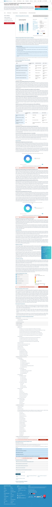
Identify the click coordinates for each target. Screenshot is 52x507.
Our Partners (12, 490)
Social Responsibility (13, 491)
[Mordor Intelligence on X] (31, 494)
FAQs (11, 493)
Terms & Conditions (13, 499)
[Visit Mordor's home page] (8, 1)
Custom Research (6, 496)
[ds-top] (41, 9)
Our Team (12, 488)
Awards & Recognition (6, 493)
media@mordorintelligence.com (22, 497)
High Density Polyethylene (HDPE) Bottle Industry (32, 476)
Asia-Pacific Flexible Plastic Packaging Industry (20, 476)
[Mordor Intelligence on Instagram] (34, 494)
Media (4, 491)
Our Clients (5, 490)
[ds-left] (9, 23)
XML (4, 502)
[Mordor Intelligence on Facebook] (30, 494)
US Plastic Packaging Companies (20, 482)
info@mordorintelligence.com (21, 495)
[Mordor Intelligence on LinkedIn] (28, 494)
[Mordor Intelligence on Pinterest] (33, 494)
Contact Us (12, 496)
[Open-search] (50, 1)
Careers (5, 499)
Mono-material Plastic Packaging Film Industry (42, 476)
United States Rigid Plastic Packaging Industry (20, 479)
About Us (5, 488)
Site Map (12, 502)
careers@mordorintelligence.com (32, 490)
